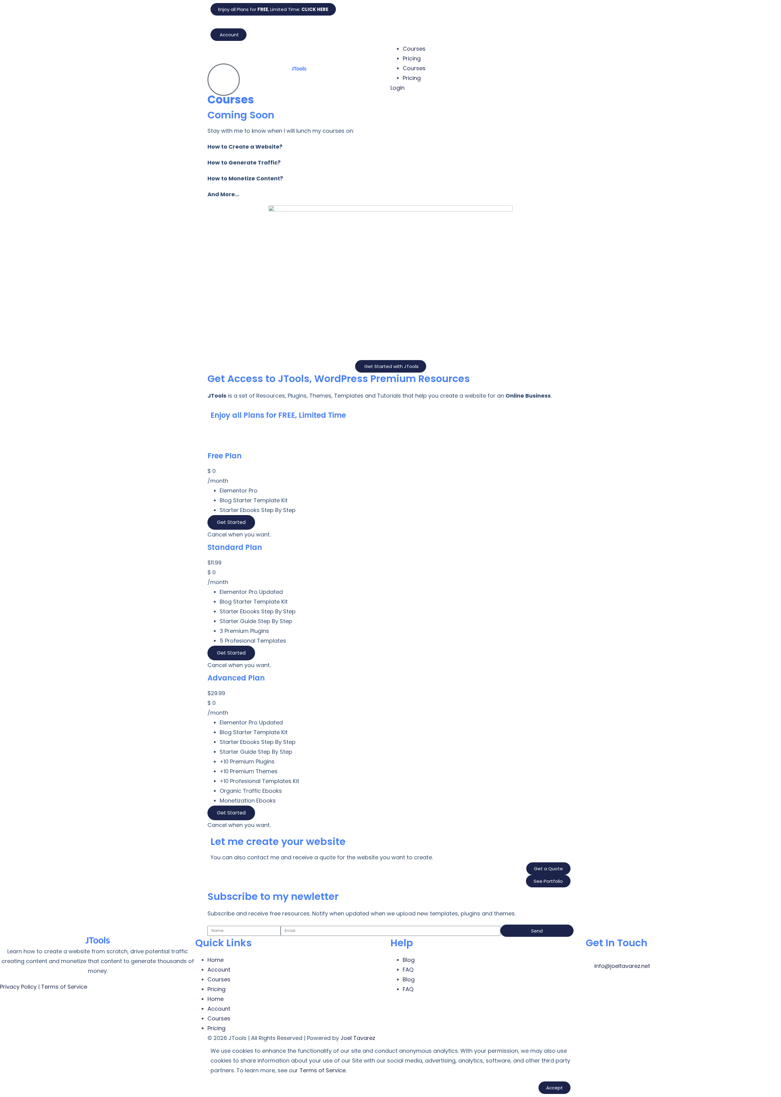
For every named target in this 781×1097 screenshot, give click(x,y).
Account (218, 969)
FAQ (408, 969)
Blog (409, 960)
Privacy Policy (18, 987)
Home (215, 960)
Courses (414, 48)
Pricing (412, 58)
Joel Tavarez (357, 1038)
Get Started (231, 522)
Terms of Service (64, 987)
